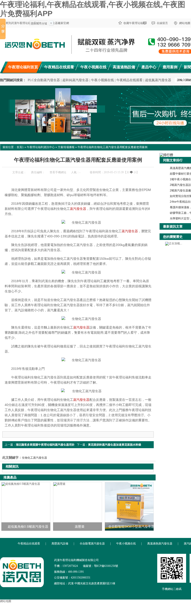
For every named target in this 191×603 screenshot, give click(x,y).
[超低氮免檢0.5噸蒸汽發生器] (25, 506)
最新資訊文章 (173, 226)
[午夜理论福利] (22, 585)
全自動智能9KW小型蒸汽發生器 (131, 526)
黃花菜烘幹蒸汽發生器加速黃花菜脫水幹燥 (114, 444)
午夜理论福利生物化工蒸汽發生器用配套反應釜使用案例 (112, 147)
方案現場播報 (66, 147)
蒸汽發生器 (78, 209)
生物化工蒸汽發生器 (34, 457)
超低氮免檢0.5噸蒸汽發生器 (28, 526)
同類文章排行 (173, 160)
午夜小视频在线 (102, 80)
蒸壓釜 (80, 526)
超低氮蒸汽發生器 (158, 80)
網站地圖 (5, 601)
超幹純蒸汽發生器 (75, 80)
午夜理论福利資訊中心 (41, 147)
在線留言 (162, 23)
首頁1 (20, 147)
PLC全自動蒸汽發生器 (44, 80)
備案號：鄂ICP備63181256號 (100, 566)
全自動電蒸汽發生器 (92, 543)
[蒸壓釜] (77, 506)
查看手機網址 (58, 172)
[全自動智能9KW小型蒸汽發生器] (129, 506)
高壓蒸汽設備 (59, 543)
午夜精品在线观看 (129, 80)
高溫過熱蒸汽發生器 (159, 543)
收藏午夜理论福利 (134, 23)
